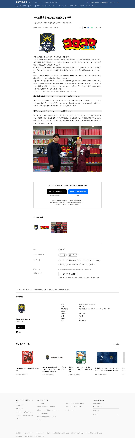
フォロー (20, 327)
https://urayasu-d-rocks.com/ (87, 304)
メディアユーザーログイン (57, 191)
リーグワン (83, 260)
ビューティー (53, 6)
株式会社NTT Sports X (40, 289)
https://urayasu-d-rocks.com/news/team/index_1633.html (74, 269)
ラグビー (62, 260)
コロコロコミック (72, 264)
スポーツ (94, 6)
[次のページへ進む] (124, 358)
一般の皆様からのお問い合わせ (94, 433)
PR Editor (39, 420)
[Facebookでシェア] (88, 27)
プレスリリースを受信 (92, 2)
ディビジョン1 (94, 260)
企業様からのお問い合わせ (77, 433)
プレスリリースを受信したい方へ (24, 412)
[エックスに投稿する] (85, 27)
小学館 (62, 264)
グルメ (88, 6)
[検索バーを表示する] (118, 2)
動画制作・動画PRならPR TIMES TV (46, 406)
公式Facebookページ (98, 403)
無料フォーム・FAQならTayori (73, 406)
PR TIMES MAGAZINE (42, 413)
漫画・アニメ (73, 255)
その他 (62, 249)
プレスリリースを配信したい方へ (24, 415)
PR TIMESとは (19, 405)
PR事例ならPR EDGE (71, 410)
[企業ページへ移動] (21, 309)
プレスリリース (27, 289)
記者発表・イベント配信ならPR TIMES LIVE (48, 410)
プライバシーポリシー (28, 433)
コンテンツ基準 (40, 433)
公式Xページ (96, 411)
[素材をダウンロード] (96, 27)
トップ (18, 289)
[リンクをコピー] (100, 27)
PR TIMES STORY (41, 403)
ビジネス (81, 6)
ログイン (112, 2)
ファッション (62, 6)
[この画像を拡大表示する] (41, 227)
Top (17, 6)
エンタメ (44, 6)
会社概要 (18, 433)
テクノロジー (24, 6)
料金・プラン (19, 408)
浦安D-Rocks (72, 260)
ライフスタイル (72, 6)
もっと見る (116, 344)
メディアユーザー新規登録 (78, 191)
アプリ (38, 6)
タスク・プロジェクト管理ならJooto (75, 403)
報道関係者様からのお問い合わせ (60, 433)
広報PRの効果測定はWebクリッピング (46, 416)
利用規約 (48, 433)
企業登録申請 (104, 2)
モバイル (32, 6)
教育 (91, 264)
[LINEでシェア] (91, 27)
